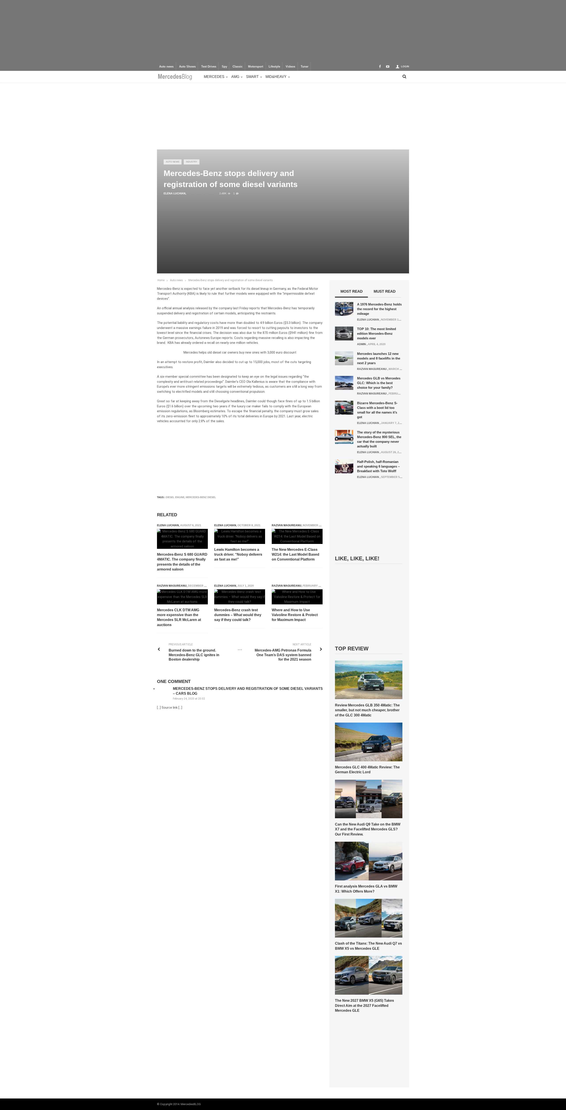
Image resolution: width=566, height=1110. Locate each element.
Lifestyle (274, 66)
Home (160, 280)
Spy (224, 66)
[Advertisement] (283, 31)
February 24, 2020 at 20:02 (189, 698)
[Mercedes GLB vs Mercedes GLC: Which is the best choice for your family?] (344, 383)
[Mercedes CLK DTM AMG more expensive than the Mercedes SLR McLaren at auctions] (182, 596)
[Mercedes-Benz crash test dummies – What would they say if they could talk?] (239, 596)
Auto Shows (187, 66)
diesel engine (175, 497)
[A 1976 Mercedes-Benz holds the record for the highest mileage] (344, 309)
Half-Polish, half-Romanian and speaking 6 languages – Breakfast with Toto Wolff (378, 466)
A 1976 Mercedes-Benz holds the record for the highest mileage (379, 308)
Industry (191, 162)
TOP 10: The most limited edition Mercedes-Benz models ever (376, 333)
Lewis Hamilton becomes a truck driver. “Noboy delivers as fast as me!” (238, 554)
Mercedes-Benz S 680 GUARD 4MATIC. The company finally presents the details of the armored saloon (182, 562)
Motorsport (255, 66)
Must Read (385, 291)
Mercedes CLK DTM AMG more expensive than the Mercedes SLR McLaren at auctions (179, 617)
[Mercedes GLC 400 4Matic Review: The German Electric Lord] (368, 742)
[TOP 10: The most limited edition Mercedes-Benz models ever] (344, 333)
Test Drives (208, 66)
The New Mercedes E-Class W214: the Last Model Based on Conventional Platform (295, 554)
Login (405, 66)
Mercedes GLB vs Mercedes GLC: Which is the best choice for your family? (378, 382)
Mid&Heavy (276, 77)
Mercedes (214, 77)
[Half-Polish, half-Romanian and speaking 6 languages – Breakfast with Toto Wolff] (344, 466)
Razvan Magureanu (286, 525)
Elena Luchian (174, 193)
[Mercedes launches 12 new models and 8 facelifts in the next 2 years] (344, 358)
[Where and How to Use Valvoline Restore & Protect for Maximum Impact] (297, 596)
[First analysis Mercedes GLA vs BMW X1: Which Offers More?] (368, 861)
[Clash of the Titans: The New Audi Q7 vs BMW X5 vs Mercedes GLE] (368, 918)
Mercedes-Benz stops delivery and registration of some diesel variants (230, 280)
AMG (235, 77)
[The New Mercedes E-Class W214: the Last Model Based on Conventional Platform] (297, 536)
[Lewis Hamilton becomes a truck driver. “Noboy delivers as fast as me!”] (239, 536)
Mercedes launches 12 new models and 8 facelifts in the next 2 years (378, 358)
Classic (238, 66)
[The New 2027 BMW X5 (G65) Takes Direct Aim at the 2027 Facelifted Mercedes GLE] (368, 975)
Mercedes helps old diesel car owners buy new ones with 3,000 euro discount (240, 352)
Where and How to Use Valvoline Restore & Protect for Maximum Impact (295, 615)
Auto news (166, 66)
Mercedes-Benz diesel (201, 497)
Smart (252, 77)
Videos (290, 66)
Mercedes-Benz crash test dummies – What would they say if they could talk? (237, 615)
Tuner (304, 66)
